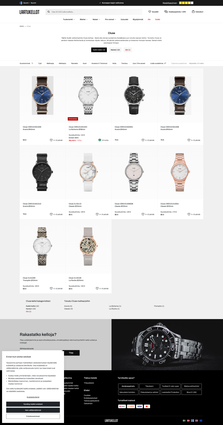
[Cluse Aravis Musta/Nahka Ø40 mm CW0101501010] (42, 172)
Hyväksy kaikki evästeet (33, 404)
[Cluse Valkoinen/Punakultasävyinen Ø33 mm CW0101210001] (180, 172)
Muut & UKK (192, 392)
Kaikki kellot (30, 306)
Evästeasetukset (33, 416)
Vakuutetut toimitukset (128, 392)
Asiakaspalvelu (128, 386)
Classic (67, 309)
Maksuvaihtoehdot (191, 386)
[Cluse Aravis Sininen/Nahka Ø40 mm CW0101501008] (180, 95)
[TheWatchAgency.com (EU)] (201, 421)
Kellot (22, 26)
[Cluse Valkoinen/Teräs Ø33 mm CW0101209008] (134, 172)
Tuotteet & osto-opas (170, 386)
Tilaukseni (149, 386)
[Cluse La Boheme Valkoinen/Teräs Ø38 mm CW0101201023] (88, 95)
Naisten (29, 309)
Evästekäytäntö (33, 397)
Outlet (157, 19)
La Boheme (114, 306)
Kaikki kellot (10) (99, 50)
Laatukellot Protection (170, 392)
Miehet (82, 19)
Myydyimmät (138, 19)
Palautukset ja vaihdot (149, 392)
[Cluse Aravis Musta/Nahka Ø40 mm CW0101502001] (134, 95)
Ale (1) (127, 50)
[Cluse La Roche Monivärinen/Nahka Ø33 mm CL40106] (88, 246)
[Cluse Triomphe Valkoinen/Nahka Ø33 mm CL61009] (42, 246)
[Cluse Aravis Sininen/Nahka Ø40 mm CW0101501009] (42, 95)
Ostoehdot (88, 403)
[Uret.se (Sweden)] (184, 421)
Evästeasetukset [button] (90, 398)
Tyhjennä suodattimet (179, 63)
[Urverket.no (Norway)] (196, 421)
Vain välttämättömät (33, 410)
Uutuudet (124, 19)
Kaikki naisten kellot (70, 386)
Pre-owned (109, 19)
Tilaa (71, 353)
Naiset (95, 19)
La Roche (113, 309)
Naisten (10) (115, 50)
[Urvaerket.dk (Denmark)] (188, 421)
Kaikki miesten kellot (71, 388)
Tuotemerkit (68, 19)
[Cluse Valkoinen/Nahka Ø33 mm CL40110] (88, 172)
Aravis (66, 306)
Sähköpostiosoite (27, 349)
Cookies (87, 395)
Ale (149, 19)
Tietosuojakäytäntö (91, 401)
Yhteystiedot (89, 383)
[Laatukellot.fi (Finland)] (192, 421)
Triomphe (158, 306)
